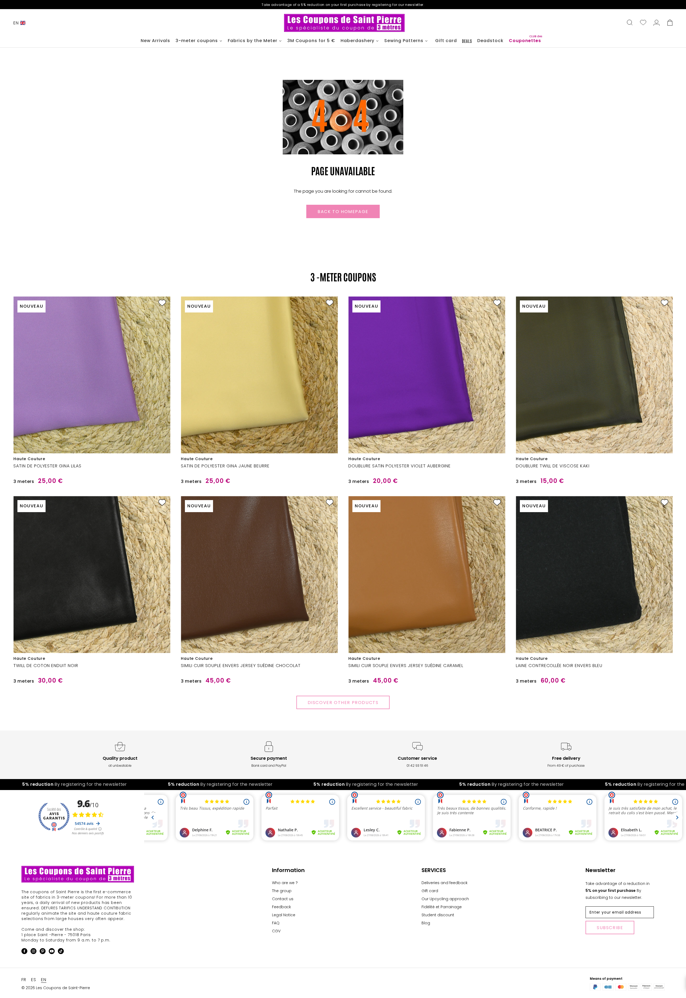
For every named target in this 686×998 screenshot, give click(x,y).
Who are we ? (285, 882)
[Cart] (670, 23)
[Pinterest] (43, 952)
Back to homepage (343, 211)
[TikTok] (61, 952)
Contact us (282, 899)
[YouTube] (52, 952)
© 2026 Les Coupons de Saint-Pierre (55, 987)
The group (282, 890)
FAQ (275, 923)
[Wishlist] (643, 23)
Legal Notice (283, 915)
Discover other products (343, 702)
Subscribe (610, 928)
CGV (276, 931)
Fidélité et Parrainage (442, 907)
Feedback (281, 907)
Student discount (438, 915)
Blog (426, 923)
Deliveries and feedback (445, 882)
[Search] (629, 23)
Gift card (430, 890)
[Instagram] (33, 952)
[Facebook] (24, 952)
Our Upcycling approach (445, 899)
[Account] (656, 23)
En (16, 23)
